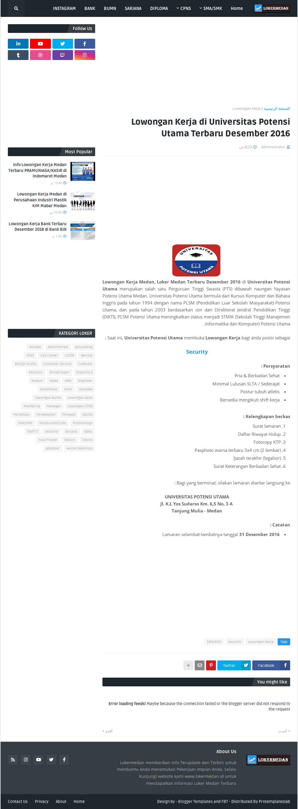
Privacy (42, 801)
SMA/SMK (214, 642)
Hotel (53, 381)
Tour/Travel (47, 440)
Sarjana (71, 431)
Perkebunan (46, 415)
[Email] (200, 665)
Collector (85, 364)
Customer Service (57, 364)
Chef (30, 355)
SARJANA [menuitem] (133, 8)
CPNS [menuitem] (185, 8)
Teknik (87, 440)
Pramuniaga (83, 423)
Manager (54, 406)
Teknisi (69, 440)
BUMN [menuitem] (110, 8)
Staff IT (32, 431)
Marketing (32, 406)
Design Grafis (25, 364)
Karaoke (86, 389)
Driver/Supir (59, 372)
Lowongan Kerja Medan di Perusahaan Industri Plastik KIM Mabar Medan (40, 200)
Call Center (49, 355)
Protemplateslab (274, 801)
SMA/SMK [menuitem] (212, 8)
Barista (87, 355)
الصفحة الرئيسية (277, 108)
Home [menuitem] (237, 8)
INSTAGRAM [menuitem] (64, 8)
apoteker (52, 448)
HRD (68, 381)
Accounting (84, 347)
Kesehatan (48, 389)
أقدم (109, 731)
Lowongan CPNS (80, 406)
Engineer (85, 381)
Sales (88, 431)
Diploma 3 (84, 372)
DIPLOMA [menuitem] (159, 8)
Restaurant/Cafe (52, 423)
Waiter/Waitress (80, 448)
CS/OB (69, 355)
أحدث (282, 731)
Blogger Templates (195, 801)
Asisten (35, 347)
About (61, 801)
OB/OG (87, 415)
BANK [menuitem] (89, 8)
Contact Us (18, 801)
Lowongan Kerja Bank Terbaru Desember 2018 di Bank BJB (38, 226)
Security (196, 351)
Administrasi (58, 347)
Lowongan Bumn (48, 398)
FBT (224, 801)
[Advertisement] (196, 65)
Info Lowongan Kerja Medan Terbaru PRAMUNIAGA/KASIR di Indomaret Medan (37, 170)
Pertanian (21, 415)
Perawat (69, 415)
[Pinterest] (211, 665)
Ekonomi (36, 372)
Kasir (68, 389)
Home (79, 801)
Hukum (37, 381)
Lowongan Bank (80, 398)
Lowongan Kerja (246, 108)
